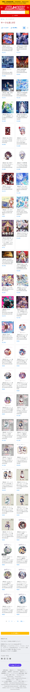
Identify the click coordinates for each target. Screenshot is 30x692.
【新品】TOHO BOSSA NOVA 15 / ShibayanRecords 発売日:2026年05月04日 (7, 337)
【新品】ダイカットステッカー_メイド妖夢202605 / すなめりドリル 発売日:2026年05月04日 (7, 510)
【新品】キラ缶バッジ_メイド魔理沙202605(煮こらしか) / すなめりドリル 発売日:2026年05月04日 (22, 560)
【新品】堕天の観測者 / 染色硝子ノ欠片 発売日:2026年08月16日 (22, 48)
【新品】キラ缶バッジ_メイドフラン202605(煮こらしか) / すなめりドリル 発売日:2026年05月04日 (7, 609)
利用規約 (4, 671)
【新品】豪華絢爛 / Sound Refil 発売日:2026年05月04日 (22, 71)
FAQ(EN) (6, 683)
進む (22, 621)
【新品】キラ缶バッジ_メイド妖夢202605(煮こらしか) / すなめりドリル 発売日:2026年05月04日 (7, 560)
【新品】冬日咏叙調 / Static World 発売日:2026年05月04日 (22, 94)
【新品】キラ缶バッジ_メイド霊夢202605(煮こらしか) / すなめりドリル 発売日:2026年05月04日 (22, 535)
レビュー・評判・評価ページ (20, 681)
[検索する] (27, 12)
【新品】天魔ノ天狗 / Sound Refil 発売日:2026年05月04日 (7, 94)
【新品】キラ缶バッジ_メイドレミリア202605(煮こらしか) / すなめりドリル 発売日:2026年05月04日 (22, 584)
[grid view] (24, 28)
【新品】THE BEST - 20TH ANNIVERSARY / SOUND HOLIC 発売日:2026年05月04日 (7, 261)
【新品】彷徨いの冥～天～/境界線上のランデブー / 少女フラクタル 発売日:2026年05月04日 (22, 313)
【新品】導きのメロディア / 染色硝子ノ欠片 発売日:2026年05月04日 (7, 117)
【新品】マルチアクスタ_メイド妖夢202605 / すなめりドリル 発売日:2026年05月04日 (7, 435)
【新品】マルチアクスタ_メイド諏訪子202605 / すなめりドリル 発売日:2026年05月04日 (7, 460)
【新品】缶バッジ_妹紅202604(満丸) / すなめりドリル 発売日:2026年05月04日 (7, 362)
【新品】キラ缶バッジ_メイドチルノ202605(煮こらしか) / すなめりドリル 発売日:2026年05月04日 (22, 609)
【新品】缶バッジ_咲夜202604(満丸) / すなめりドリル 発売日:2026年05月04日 (7, 385)
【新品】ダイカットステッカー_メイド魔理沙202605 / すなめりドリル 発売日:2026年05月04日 (22, 510)
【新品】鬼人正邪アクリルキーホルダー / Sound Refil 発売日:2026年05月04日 (7, 165)
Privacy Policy (18, 676)
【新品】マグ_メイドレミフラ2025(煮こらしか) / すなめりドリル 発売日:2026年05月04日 (22, 460)
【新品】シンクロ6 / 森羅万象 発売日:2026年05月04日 (7, 289)
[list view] (27, 28)
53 (17, 621)
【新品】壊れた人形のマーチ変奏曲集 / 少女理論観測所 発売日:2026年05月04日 (22, 266)
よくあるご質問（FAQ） (9, 675)
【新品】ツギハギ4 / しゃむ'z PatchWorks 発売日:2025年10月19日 (7, 212)
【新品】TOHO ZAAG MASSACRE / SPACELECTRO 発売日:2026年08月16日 (7, 48)
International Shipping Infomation (17, 683)
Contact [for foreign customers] (11, 686)
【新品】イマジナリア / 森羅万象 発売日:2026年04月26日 (22, 289)
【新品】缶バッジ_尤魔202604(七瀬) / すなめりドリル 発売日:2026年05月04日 (22, 337)
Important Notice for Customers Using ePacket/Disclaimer (14, 684)
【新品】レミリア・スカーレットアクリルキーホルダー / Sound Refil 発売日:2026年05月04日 (22, 141)
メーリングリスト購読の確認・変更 (19, 673)
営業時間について (5, 673)
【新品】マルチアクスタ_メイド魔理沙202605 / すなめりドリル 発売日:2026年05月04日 (22, 435)
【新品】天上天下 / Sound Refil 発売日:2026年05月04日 (7, 187)
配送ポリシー (23, 671)
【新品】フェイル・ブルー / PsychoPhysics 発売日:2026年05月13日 (7, 72)
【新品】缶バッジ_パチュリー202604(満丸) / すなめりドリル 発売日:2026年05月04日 (22, 386)
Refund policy (10, 676)
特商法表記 (5, 670)
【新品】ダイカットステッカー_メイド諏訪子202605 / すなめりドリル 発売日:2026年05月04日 (7, 535)
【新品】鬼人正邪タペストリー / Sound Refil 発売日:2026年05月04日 (7, 140)
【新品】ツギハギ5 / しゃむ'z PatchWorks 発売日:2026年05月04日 (22, 189)
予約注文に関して (21, 670)
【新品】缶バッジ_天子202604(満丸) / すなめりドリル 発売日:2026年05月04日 (22, 362)
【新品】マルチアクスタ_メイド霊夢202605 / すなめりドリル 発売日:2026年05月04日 (22, 410)
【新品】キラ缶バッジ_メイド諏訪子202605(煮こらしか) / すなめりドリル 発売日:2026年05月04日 (7, 584)
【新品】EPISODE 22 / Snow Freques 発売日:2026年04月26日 (22, 234)
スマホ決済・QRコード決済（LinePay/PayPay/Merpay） (14, 678)
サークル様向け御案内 (7, 681)
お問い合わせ (23, 686)
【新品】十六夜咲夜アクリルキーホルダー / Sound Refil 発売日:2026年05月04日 (22, 165)
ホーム (2, 19)
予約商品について (10, 679)
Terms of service (20, 675)
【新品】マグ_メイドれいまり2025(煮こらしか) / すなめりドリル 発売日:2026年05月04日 (7, 485)
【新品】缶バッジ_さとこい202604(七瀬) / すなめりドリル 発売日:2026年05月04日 (7, 410)
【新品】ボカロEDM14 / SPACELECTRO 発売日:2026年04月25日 (7, 312)
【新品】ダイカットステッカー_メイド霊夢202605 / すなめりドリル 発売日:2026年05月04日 (22, 485)
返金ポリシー (13, 670)
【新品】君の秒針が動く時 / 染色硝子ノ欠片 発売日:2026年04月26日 (22, 117)
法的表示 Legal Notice (13, 671)
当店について (19, 679)
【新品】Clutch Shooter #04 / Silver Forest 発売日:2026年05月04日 (22, 212)
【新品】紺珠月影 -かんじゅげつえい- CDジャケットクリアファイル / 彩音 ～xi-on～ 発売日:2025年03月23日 (7, 241)
